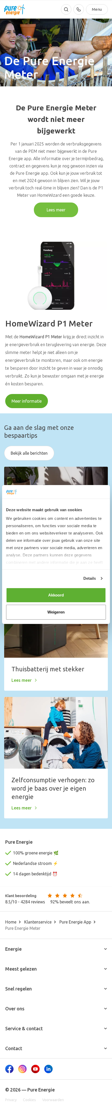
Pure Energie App (75, 922)
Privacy (11, 1100)
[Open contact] (78, 9)
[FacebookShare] (9, 1069)
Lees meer (56, 209)
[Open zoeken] (66, 9)
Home (10, 922)
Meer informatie (26, 401)
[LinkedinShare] (48, 1069)
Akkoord (56, 595)
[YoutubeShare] (35, 1069)
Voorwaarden (53, 1100)
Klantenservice (38, 922)
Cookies (29, 1100)
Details (89, 578)
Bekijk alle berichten (29, 453)
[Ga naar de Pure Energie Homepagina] (14, 9)
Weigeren (56, 612)
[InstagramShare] (22, 1069)
